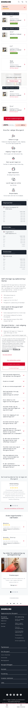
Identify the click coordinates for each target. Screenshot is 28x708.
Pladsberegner (18, 635)
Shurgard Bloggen (7, 664)
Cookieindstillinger (14, 368)
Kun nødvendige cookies (14, 360)
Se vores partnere (7, 354)
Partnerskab (4, 657)
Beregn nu (13, 585)
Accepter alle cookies (14, 364)
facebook (7, 603)
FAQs (4, 699)
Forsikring (4, 673)
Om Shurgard (5, 651)
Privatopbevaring (19, 638)
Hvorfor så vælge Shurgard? (19, 620)
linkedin (21, 603)
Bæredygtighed (5, 660)
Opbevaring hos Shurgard (9, 613)
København (4, 620)
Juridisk (8, 699)
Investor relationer (7, 678)
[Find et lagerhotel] (19, 2)
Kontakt (3, 669)
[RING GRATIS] (22, 2)
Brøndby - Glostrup (9, 537)
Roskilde (3, 626)
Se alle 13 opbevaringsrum (14, 118)
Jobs (2, 682)
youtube (14, 603)
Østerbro (6, 523)
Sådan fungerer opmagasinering (19, 624)
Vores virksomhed (5, 654)
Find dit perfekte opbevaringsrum (19, 632)
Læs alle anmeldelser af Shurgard (14, 508)
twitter (10, 603)
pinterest (17, 603)
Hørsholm (3, 623)
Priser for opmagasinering (19, 628)
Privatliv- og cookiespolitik (17, 699)
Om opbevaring (19, 617)
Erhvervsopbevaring (20, 640)
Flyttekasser (5, 647)
